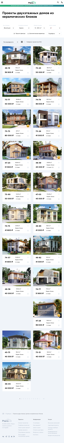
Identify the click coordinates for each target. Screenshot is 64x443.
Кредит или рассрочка (54, 435)
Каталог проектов (23, 423)
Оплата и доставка (38, 430)
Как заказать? (37, 425)
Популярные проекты (24, 432)
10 (37, 398)
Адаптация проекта (53, 425)
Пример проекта (22, 430)
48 (43, 398)
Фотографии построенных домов (23, 435)
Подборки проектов (23, 425)
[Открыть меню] (2, 2)
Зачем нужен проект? (24, 427)
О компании (36, 423)
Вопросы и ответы (38, 432)
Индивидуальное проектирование (52, 432)
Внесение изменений (53, 423)
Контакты (35, 434)
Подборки (8, 413)
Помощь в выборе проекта (53, 428)
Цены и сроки (36, 427)
